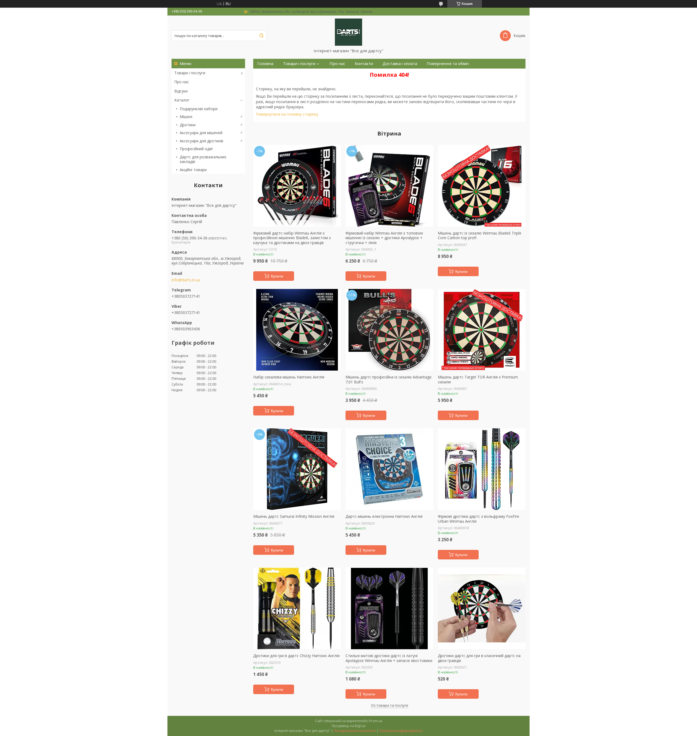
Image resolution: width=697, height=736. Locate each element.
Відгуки (181, 91)
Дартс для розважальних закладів (203, 159)
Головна (265, 63)
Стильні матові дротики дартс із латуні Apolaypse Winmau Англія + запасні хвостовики (389, 658)
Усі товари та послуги (389, 705)
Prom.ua (375, 721)
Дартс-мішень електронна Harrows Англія (384, 516)
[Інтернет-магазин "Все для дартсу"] (348, 31)
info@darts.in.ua (186, 280)
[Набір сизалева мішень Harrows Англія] (297, 330)
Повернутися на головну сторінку (287, 114)
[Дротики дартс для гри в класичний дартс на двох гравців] (481, 608)
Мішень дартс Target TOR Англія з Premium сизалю (478, 379)
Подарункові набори (199, 108)
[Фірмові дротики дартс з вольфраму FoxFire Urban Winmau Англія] (481, 469)
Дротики (187, 124)
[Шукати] (261, 35)
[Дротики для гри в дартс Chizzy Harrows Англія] (297, 608)
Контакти (364, 63)
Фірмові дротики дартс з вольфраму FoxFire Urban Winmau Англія (478, 518)
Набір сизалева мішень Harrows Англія (288, 377)
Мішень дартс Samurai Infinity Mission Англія (293, 516)
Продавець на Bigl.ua (348, 725)
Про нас (181, 81)
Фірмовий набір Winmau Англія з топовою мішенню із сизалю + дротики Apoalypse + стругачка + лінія (384, 238)
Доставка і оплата (400, 63)
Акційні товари (193, 169)
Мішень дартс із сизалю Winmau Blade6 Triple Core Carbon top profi (479, 235)
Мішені (186, 116)
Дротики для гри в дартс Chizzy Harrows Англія (296, 655)
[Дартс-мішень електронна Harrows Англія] (389, 469)
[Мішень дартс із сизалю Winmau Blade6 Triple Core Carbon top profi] (481, 186)
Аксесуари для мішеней (201, 132)
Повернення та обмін (448, 63)
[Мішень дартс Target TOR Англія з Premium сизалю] (481, 330)
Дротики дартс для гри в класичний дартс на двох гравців (479, 658)
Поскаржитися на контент (355, 730)
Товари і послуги (189, 72)
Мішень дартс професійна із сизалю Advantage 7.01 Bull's (389, 379)
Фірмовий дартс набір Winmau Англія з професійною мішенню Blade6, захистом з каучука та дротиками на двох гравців (292, 238)
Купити (277, 276)
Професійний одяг (196, 148)
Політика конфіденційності (401, 730)
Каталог (181, 100)
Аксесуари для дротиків (201, 140)
